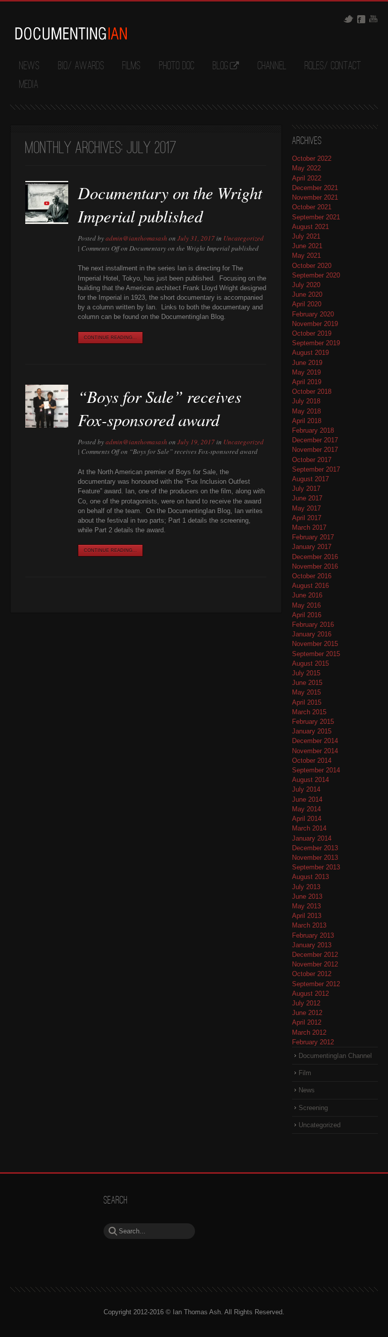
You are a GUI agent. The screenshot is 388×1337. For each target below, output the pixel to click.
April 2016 (306, 615)
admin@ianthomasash (136, 238)
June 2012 (307, 1013)
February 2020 (313, 314)
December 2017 (315, 440)
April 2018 (306, 421)
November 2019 (315, 324)
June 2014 (307, 799)
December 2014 (315, 741)
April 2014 (306, 818)
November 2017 (315, 449)
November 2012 (315, 964)
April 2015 (306, 702)
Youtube (373, 18)
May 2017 (306, 508)
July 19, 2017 (196, 441)
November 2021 (315, 197)
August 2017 (310, 479)
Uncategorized (243, 238)
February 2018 (313, 430)
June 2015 (307, 682)
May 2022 (306, 168)
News (29, 66)
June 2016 (307, 595)
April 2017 (306, 518)
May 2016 (306, 605)
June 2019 (307, 362)
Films (131, 66)
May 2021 (306, 255)
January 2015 (311, 731)
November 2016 (315, 566)
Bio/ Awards (81, 66)
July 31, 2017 (196, 238)
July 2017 (306, 488)
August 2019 (310, 352)
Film (305, 1073)
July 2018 (306, 401)
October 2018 (311, 391)
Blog (220, 66)
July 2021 (306, 236)
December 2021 (315, 188)
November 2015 (315, 644)
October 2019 (311, 333)
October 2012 (311, 974)
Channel (272, 66)
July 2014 (306, 789)
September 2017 (316, 469)
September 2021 (316, 217)
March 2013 (309, 925)
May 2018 (306, 411)
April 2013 (306, 915)
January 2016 (311, 634)
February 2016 (313, 624)
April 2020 (306, 304)
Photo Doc (177, 66)
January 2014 (311, 838)
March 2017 (309, 527)
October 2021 (311, 207)
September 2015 (316, 654)
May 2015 (306, 692)
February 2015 (313, 721)
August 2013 (310, 877)
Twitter (348, 19)
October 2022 (311, 158)
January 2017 (311, 546)
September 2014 (316, 770)
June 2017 (307, 498)
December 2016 (315, 557)
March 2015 (309, 712)
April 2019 (306, 382)
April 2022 (306, 178)
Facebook (361, 19)
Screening (313, 1108)
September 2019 (316, 343)
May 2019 (306, 372)
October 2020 (311, 265)
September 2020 (316, 275)
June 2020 (307, 294)
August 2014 (310, 779)
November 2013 (315, 857)
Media (28, 85)
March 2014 (309, 828)
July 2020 (306, 285)
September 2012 (316, 984)
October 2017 (311, 460)
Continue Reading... (110, 337)
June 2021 (307, 246)
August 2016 (310, 585)
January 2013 (311, 945)
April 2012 (306, 1022)
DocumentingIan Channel (335, 1055)
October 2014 (311, 760)
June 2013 (307, 896)
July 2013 (306, 887)
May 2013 (306, 906)
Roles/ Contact (333, 66)
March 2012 (309, 1032)
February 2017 (313, 537)
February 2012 (313, 1042)
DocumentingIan (70, 33)
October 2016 (311, 576)
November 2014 (315, 751)
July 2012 (306, 1003)
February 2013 (313, 935)
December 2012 (315, 954)
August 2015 (310, 663)
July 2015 (306, 673)
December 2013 (315, 848)
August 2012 (310, 993)
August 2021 (310, 226)
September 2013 (316, 867)
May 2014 (306, 809)
